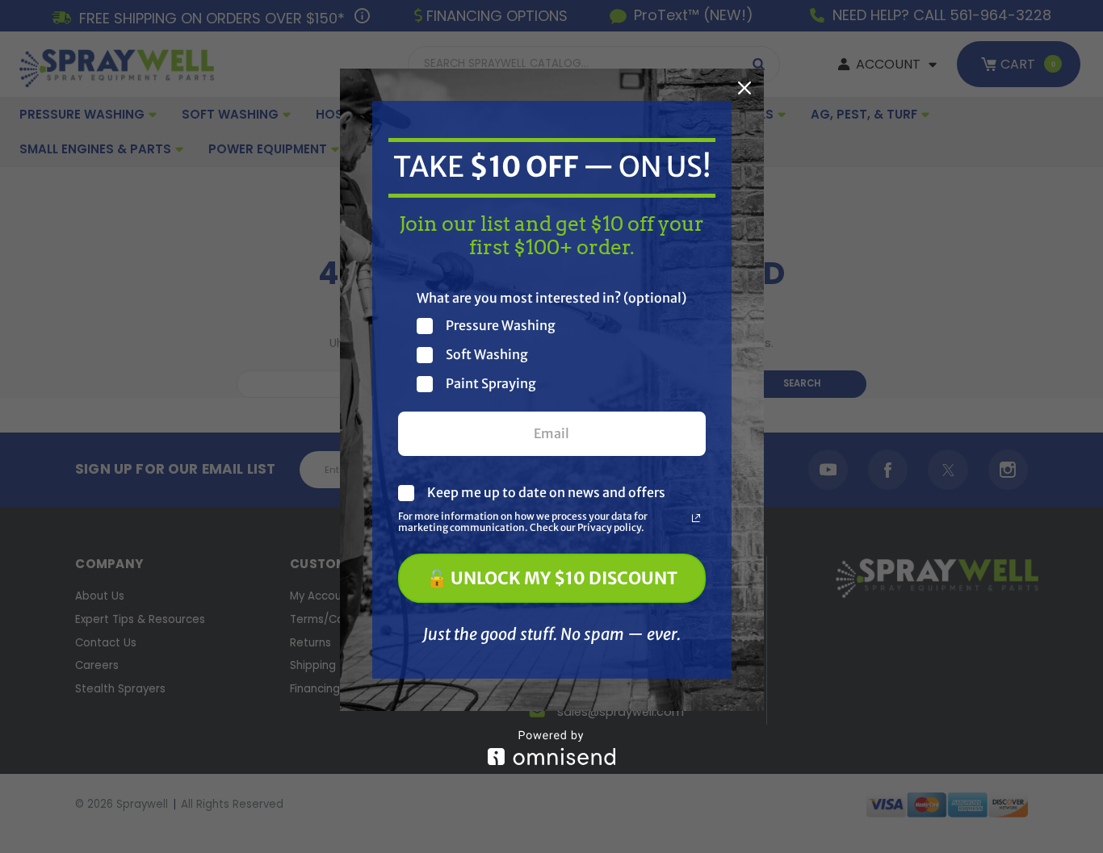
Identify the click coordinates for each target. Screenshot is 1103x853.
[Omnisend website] (552, 747)
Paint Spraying (491, 383)
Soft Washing (487, 354)
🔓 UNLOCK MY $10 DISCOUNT (551, 578)
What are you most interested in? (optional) (551, 298)
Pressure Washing (501, 325)
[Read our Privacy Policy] (696, 518)
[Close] (744, 88)
